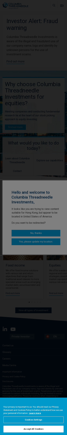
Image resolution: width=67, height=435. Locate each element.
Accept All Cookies (33, 429)
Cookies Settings (33, 420)
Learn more (35, 413)
